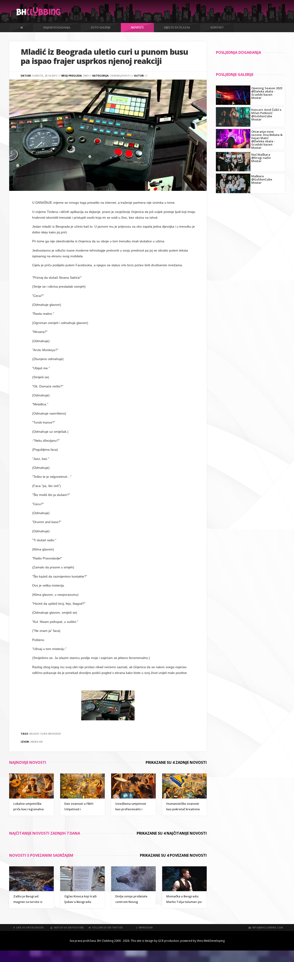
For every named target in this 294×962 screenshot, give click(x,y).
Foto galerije (100, 27)
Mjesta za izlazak (177, 27)
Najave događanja (56, 27)
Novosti (137, 27)
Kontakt (217, 27)
